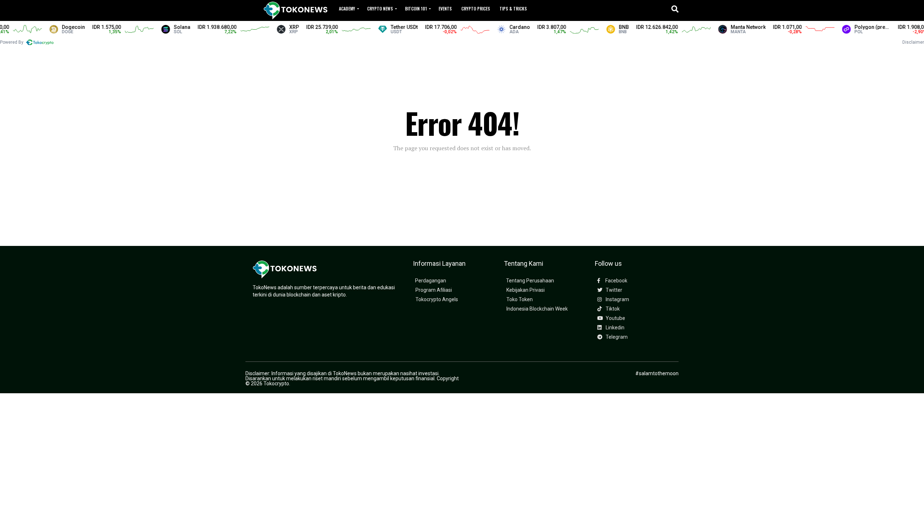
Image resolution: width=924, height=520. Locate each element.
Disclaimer (913, 42)
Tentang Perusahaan (530, 280)
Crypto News (380, 8)
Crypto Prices (475, 8)
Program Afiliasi (433, 290)
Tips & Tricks (513, 8)
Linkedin (614, 327)
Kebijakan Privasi (525, 290)
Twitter (613, 290)
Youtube (615, 318)
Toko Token (519, 299)
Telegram (616, 337)
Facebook (615, 280)
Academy (347, 8)
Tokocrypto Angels (436, 299)
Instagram (617, 299)
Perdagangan (430, 280)
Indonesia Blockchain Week (537, 309)
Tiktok (612, 309)
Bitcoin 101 (416, 8)
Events (445, 8)
